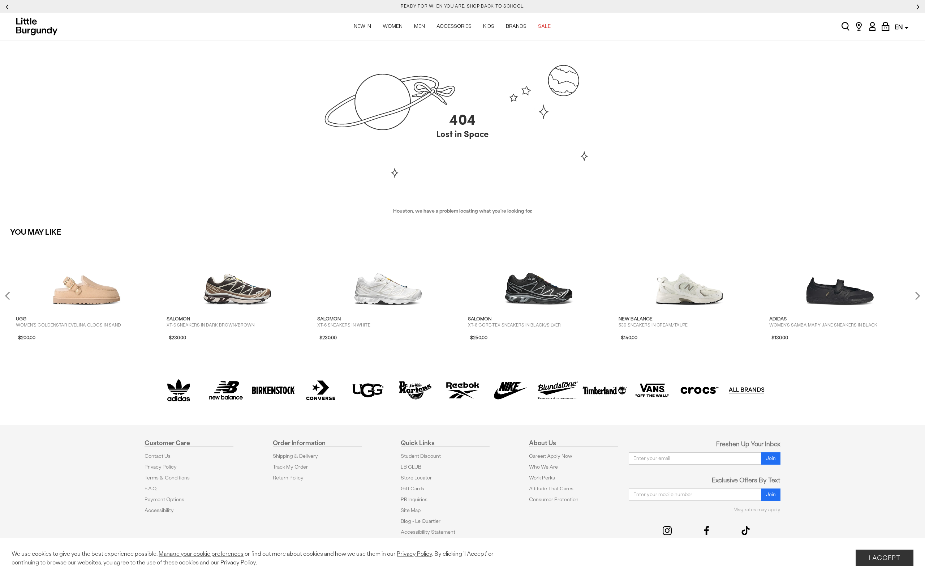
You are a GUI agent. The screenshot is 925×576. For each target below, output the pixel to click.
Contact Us (158, 456)
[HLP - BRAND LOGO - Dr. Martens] (415, 390)
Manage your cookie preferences (201, 553)
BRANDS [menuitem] (516, 26)
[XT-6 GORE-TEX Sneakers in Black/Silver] (539, 275)
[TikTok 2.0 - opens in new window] (745, 530)
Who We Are (543, 467)
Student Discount (421, 456)
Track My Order (290, 467)
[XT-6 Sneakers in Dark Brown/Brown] (237, 275)
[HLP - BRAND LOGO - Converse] (320, 390)
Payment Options (164, 499)
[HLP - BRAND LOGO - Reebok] (462, 390)
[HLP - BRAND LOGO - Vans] (652, 390)
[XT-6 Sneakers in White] (388, 275)
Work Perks (542, 478)
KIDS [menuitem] (488, 26)
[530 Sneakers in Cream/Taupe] (689, 275)
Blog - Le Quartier (420, 521)
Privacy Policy (161, 467)
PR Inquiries (414, 499)
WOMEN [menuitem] (393, 26)
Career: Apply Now (550, 456)
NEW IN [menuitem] (362, 26)
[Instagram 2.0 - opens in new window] (667, 530)
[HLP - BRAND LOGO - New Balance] (226, 390)
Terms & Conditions (167, 478)
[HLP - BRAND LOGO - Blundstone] (557, 390)
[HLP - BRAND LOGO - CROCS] (699, 390)
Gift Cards (412, 489)
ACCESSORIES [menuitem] (454, 26)
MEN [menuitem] (419, 26)
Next (916, 295)
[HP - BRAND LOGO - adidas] (178, 390)
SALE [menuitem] (544, 26)
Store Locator (416, 478)
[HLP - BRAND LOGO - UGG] (368, 390)
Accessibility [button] (159, 510)
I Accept (884, 558)
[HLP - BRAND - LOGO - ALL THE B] (746, 390)
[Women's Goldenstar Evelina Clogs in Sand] (87, 275)
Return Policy (288, 478)
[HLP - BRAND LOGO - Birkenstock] (273, 390)
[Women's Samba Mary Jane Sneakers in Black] (840, 275)
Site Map (411, 510)
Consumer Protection (553, 499)
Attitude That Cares (551, 489)
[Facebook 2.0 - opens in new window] (706, 530)
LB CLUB (411, 467)
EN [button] (899, 27)
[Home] (39, 26)
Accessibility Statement (428, 532)
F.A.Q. (151, 489)
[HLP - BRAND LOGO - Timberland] (604, 390)
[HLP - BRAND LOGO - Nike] (510, 390)
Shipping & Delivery (295, 456)
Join (771, 458)
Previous (12, 298)
